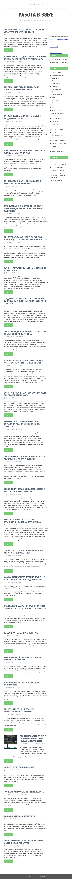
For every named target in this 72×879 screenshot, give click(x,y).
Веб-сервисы (56, 81)
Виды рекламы (22, 714)
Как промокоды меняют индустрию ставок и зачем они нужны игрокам (26, 332)
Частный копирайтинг (58, 173)
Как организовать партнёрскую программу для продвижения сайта (25, 394)
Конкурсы (55, 100)
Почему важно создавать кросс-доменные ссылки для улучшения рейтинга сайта (26, 57)
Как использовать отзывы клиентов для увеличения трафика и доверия (24, 457)
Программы (55, 124)
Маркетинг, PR (20, 846)
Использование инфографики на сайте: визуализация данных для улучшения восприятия (23, 208)
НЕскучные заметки (58, 116)
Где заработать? (34, 4)
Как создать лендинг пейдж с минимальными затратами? (19, 710)
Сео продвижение (57, 135)
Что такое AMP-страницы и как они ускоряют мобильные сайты (21, 88)
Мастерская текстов (58, 113)
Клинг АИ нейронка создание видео (59, 36)
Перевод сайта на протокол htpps (21, 633)
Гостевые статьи (57, 94)
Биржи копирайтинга (40, 743)
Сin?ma (54, 132)
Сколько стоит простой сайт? (19, 767)
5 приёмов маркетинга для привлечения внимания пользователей (24, 841)
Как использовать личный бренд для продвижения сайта (22, 117)
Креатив (54, 107)
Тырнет (54, 146)
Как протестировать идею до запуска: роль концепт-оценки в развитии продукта (25, 238)
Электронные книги (58, 149)
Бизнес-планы (56, 72)
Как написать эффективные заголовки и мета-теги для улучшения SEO (24, 31)
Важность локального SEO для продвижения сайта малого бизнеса (22, 520)
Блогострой (21, 770)
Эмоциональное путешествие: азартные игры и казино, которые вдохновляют (24, 578)
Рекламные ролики (57, 129)
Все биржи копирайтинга (59, 59)
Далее (8, 50)
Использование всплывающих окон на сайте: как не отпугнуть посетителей (23, 361)
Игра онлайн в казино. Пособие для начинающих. (21, 683)
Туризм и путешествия (59, 143)
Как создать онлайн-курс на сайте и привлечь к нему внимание (22, 182)
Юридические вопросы (59, 151)
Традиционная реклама (59, 140)
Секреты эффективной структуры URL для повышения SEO (25, 269)
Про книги (17, 819)
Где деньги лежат (22, 794)
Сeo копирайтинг (58, 180)
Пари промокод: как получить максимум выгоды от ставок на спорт (24, 151)
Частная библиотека (58, 170)
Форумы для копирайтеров (60, 62)
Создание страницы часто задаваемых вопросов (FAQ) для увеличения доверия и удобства (25, 301)
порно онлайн (54, 47)
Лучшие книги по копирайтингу (19, 816)
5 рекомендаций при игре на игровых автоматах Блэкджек (22, 658)
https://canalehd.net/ (56, 53)
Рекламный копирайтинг (59, 164)
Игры (19, 662)
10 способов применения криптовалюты (24, 792)
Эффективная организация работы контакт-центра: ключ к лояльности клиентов (22, 424)
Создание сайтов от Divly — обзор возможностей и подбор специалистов (34, 738)
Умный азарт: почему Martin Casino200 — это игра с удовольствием (24, 551)
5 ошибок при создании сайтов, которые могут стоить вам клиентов (24, 490)
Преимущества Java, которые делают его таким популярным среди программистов (25, 607)
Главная (19, 34)
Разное (54, 126)
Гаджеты (54, 86)
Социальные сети (57, 138)
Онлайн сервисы (57, 118)
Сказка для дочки (57, 167)
